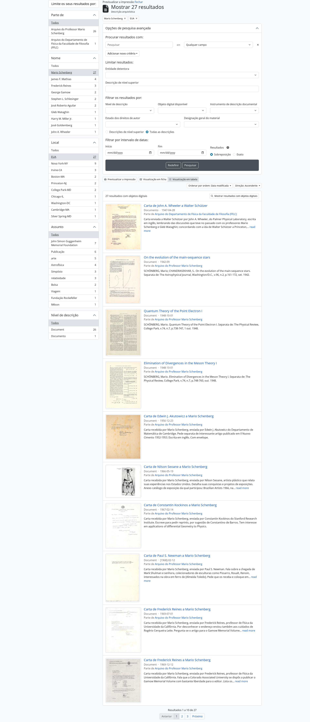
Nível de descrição (64, 315)
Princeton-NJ (73, 184)
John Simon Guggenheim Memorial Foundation (73, 243)
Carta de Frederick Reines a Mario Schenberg (177, 609)
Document (73, 330)
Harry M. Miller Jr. (73, 119)
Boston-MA (73, 177)
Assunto (57, 227)
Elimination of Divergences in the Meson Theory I (180, 363)
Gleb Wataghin (73, 112)
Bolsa (73, 285)
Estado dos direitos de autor (122, 118)
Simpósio (73, 272)
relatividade (73, 279)
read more (242, 488)
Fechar (139, 2)
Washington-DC (73, 203)
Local (55, 142)
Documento (73, 336)
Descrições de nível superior (126, 132)
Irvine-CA (73, 170)
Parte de (57, 15)
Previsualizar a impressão (121, 179)
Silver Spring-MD (73, 217)
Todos (55, 22)
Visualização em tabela (184, 179)
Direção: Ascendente (246, 185)
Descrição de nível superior (122, 82)
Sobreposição (222, 154)
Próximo (197, 716)
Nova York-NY (73, 164)
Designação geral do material (202, 118)
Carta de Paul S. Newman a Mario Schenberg (177, 556)
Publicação (73, 252)
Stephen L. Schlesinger (73, 99)
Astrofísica (73, 265)
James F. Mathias (73, 79)
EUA (73, 157)
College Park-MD (73, 190)
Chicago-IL (73, 197)
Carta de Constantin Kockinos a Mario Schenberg (180, 505)
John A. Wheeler (73, 132)
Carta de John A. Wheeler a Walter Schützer (175, 206)
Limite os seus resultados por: (73, 4)
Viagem (73, 292)
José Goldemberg (73, 126)
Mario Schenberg (73, 73)
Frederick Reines (73, 86)
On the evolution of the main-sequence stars (177, 257)
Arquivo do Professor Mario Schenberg (73, 31)
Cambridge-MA (73, 210)
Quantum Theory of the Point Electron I (173, 311)
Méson (73, 305)
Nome (55, 58)
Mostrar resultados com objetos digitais (235, 195)
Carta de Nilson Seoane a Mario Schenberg (175, 467)
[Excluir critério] (258, 45)
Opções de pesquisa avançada (128, 28)
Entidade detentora (117, 69)
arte (73, 259)
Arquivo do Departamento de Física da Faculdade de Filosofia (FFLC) (73, 43)
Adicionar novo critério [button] (121, 53)
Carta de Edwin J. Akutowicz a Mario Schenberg (179, 416)
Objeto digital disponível (172, 104)
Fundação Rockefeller (73, 298)
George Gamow (73, 93)
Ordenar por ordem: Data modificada (208, 185)
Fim (160, 146)
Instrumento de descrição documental (233, 104)
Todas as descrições (162, 132)
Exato (240, 154)
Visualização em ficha (154, 179)
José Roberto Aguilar (73, 106)
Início (108, 146)
